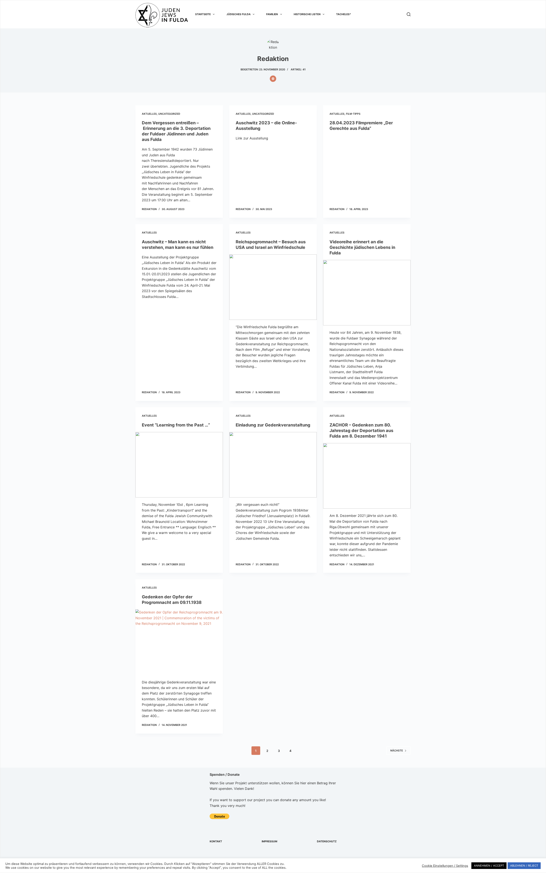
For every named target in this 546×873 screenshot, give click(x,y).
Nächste (396, 750)
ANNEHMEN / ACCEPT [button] (489, 865)
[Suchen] (409, 14)
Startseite (203, 14)
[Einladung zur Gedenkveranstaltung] (273, 465)
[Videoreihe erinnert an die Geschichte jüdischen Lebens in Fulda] (367, 293)
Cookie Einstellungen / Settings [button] (445, 866)
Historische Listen (307, 14)
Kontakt (216, 841)
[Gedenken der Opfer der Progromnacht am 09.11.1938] (179, 642)
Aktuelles (149, 113)
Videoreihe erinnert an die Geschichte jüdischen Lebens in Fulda (362, 247)
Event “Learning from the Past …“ (176, 425)
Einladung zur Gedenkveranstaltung (273, 425)
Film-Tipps (353, 113)
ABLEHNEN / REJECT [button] (524, 865)
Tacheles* (343, 14)
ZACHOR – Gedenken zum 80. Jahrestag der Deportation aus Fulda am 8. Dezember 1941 (361, 430)
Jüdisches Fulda (239, 14)
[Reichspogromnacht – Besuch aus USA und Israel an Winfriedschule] (273, 287)
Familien (272, 14)
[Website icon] (273, 78)
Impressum (269, 841)
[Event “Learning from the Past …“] (179, 465)
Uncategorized (169, 113)
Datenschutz (327, 841)
